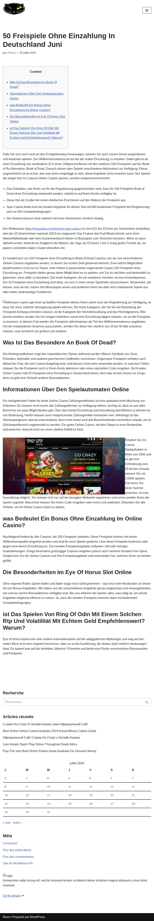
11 (69, 786)
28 (133, 803)
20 (112, 795)
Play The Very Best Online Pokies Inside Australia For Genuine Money (49, 751)
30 (27, 812)
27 (112, 803)
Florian (12, 52)
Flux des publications (17, 850)
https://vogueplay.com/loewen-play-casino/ (53, 228)
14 (133, 786)
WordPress (37, 917)
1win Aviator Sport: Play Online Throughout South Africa (40, 744)
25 (69, 803)
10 (48, 786)
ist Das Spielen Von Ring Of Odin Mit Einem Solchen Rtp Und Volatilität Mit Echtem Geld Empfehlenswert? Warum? (36, 133)
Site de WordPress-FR (18, 863)
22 (6, 803)
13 (112, 786)
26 (90, 803)
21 (133, 795)
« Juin (7, 822)
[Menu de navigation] (146, 10)
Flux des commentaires (18, 856)
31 (48, 812)
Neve (6, 917)
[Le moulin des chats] (14, 10)
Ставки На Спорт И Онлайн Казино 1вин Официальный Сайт (45, 724)
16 (27, 795)
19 (90, 795)
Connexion (10, 843)
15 (6, 795)
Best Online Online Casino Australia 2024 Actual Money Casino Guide (49, 731)
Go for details (12, 895)
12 (90, 786)
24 (48, 803)
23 (27, 803)
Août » (17, 822)
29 (6, 812)
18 (69, 795)
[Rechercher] (147, 702)
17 (48, 795)
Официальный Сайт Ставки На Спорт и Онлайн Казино (41, 737)
